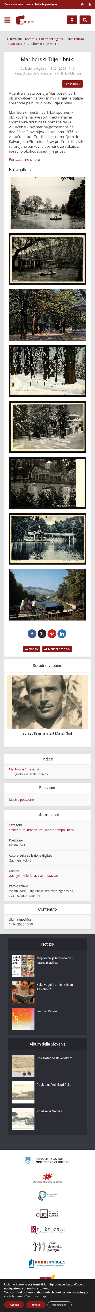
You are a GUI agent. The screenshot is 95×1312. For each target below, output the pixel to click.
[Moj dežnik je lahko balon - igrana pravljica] (23, 966)
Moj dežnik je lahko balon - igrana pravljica (55, 960)
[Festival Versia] (23, 1019)
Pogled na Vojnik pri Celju (54, 1084)
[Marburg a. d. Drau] (47, 315)
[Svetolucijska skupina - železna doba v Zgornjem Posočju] (47, 701)
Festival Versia (47, 1011)
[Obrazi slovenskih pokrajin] (48, 1246)
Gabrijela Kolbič (20, 875)
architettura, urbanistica (26, 830)
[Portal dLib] (47, 1213)
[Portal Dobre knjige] (47, 1263)
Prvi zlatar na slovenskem (54, 1058)
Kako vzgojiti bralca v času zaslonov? (55, 987)
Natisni (33, 649)
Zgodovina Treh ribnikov (30, 774)
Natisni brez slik (58, 649)
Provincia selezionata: (30, 4)
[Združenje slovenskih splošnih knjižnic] (47, 1230)
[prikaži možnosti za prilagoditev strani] (82, 4)
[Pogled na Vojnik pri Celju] (23, 1092)
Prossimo (71, 84)
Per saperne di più (24, 159)
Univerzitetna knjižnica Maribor (59, 73)
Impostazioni (59, 1304)
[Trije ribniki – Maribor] (47, 483)
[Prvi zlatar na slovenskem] (23, 1066)
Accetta (14, 1304)
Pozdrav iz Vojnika (49, 1111)
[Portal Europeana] (47, 1195)
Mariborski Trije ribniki (24, 769)
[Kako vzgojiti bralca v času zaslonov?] (23, 992)
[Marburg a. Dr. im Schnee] (47, 371)
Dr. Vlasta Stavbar (45, 875)
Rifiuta (36, 1304)
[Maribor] (47, 259)
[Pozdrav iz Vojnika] (23, 1119)
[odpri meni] (7, 20)
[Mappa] (72, 19)
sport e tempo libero (59, 830)
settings (41, 1297)
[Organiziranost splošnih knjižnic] (47, 1178)
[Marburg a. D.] (47, 203)
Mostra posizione (21, 799)
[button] (77, 710)
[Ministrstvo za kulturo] (48, 1161)
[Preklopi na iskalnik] (85, 19)
